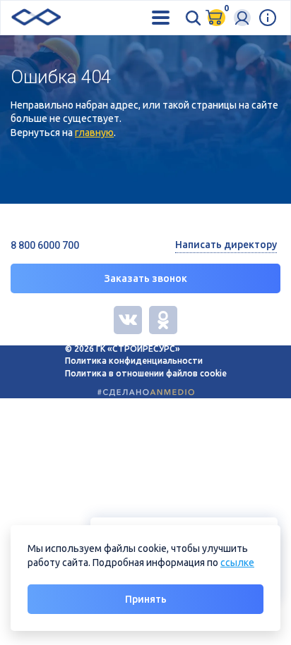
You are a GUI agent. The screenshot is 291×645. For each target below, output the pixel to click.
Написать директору (226, 244)
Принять (146, 599)
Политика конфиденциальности (134, 360)
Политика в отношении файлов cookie (146, 373)
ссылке (237, 562)
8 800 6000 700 (45, 245)
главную (94, 132)
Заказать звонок (146, 278)
